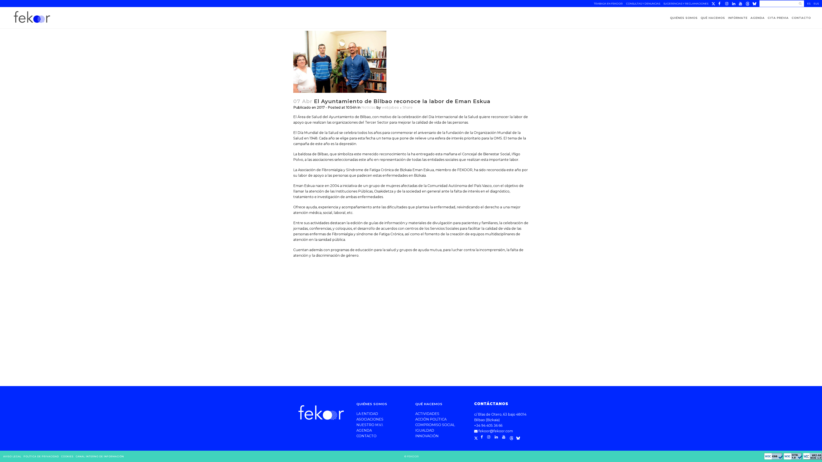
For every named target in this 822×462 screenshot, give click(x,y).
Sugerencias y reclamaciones (685, 3)
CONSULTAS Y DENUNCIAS (643, 3)
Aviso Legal (12, 456)
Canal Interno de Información (100, 456)
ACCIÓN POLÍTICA (431, 419)
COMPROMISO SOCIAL (435, 425)
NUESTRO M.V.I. (369, 425)
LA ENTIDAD (367, 414)
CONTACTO (366, 436)
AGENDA (364, 430)
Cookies (67, 456)
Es (808, 3)
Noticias (368, 107)
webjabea (390, 107)
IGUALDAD (424, 430)
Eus (816, 3)
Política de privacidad (41, 456)
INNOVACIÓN (427, 436)
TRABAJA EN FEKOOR (608, 3)
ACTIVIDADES (427, 414)
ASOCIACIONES (369, 419)
